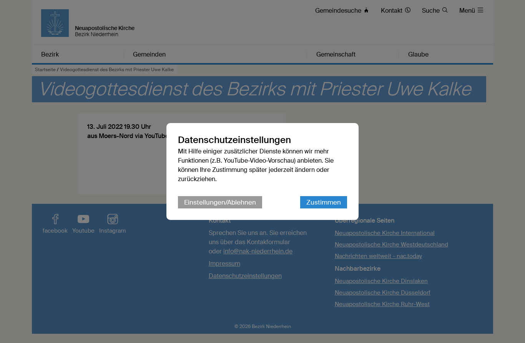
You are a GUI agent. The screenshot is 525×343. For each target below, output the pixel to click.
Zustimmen (323, 202)
